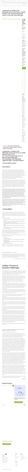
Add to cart (24, 68)
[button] (19, 19)
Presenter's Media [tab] (9, 148)
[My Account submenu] (25, 2)
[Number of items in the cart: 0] (4, 5)
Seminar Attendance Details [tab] (13, 147)
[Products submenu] (16, 2)
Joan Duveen (25, 83)
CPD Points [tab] (4, 148)
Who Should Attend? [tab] (6, 147)
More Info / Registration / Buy (18, 402)
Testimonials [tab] (19, 147)
